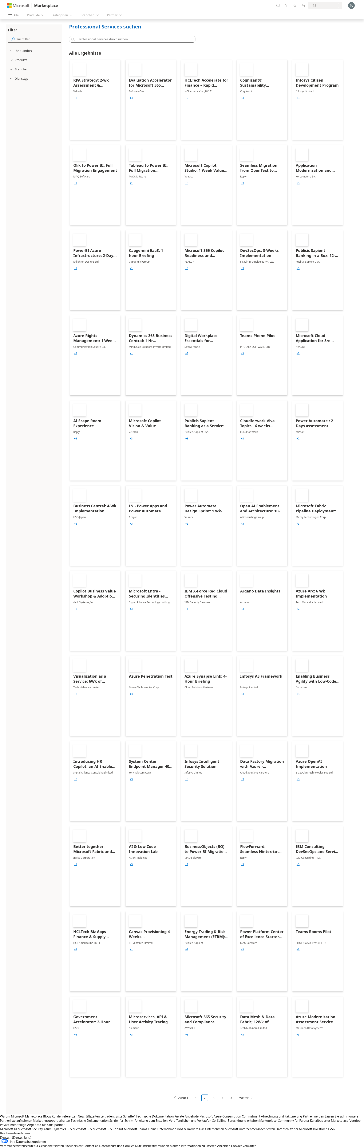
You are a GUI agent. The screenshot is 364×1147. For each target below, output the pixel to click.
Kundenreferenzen (64, 1116)
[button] (72, 39)
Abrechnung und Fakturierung (281, 1116)
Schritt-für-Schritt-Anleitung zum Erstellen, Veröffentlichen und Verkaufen (160, 1120)
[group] (75, 98)
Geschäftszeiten (89, 1116)
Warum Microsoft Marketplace (21, 1116)
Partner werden (313, 1116)
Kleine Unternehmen (162, 1129)
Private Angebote (186, 1116)
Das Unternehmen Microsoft (218, 1129)
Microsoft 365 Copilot (108, 1129)
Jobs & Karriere (187, 1129)
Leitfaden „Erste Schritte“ (117, 1116)
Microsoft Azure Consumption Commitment (230, 1116)
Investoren (320, 1129)
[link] (95, 100)
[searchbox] (38, 39)
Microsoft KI (8, 1129)
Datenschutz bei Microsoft (294, 1129)
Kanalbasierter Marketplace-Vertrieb (335, 1120)
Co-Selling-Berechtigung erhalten (235, 1120)
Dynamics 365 (62, 1129)
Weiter (244, 1098)
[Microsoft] (18, 5)
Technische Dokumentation (155, 1116)
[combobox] (133, 39)
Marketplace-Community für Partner (284, 1120)
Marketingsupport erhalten (51, 1120)
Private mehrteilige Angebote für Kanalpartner (32, 1125)
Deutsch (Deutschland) (15, 1137)
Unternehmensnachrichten (257, 1129)
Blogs (47, 1116)
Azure (48, 1129)
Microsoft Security (30, 1129)
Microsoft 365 (82, 1129)
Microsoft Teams (135, 1129)
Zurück (183, 1098)
